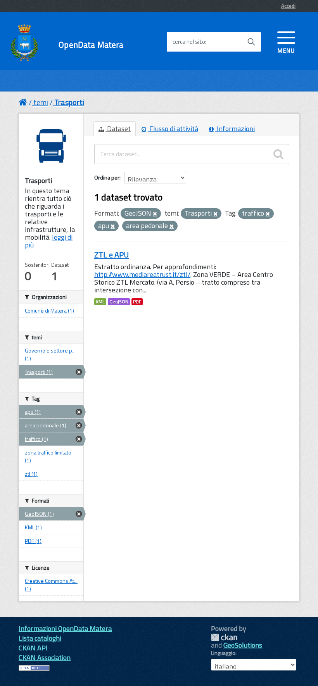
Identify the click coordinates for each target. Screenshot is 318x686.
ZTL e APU (111, 255)
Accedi (288, 6)
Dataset (118, 128)
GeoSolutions (242, 645)
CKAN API (33, 648)
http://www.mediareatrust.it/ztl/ (142, 274)
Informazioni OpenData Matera (65, 628)
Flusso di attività (173, 128)
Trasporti (69, 102)
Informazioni (235, 128)
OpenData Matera (91, 45)
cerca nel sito (189, 42)
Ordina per (106, 177)
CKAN (224, 637)
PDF (137, 301)
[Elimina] (155, 214)
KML (100, 301)
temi (40, 102)
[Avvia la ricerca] (251, 42)
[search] (278, 154)
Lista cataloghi (40, 638)
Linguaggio (223, 653)
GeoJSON (118, 301)
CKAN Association (45, 657)
